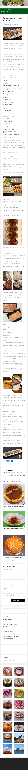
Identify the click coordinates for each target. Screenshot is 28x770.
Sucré (18, 24)
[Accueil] (1, 11)
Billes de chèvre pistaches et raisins (9, 626)
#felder (9, 464)
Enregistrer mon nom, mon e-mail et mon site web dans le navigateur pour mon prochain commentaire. (14, 595)
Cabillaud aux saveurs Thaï (8, 622)
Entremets (15, 24)
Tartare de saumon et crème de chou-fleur (11, 636)
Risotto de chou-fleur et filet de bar (9, 629)
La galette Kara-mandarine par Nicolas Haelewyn (14, 558)
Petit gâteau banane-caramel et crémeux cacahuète (14, 529)
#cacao (6, 464)
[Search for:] (14, 609)
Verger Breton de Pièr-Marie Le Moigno (14, 506)
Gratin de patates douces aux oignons (10, 640)
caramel (13, 464)
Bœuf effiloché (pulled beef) (8, 631)
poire (16, 464)
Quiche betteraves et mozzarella (9, 638)
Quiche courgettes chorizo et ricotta (10, 624)
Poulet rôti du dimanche (7, 619)
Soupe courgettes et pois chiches (9, 633)
